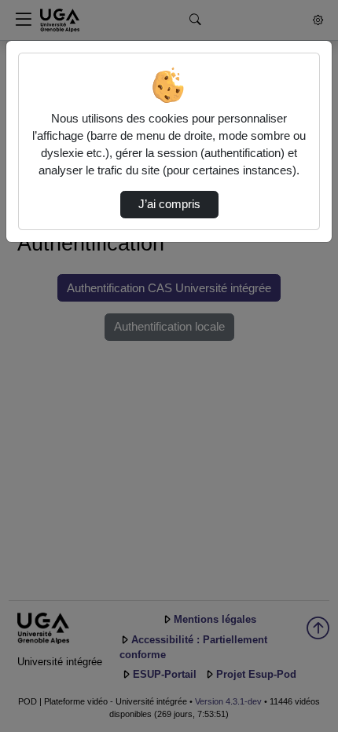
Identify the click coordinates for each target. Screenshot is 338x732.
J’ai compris (169, 204)
